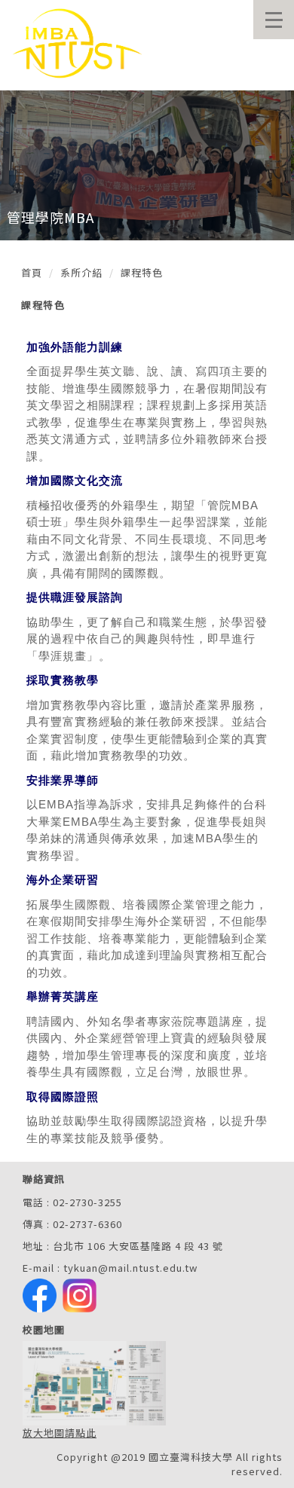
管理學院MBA (50, 217)
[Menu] (273, 19)
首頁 (31, 272)
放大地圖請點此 (59, 1432)
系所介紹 (81, 272)
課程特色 (142, 272)
